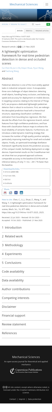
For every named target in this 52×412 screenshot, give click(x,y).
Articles (5, 24)
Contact (12, 399)
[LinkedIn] (21, 192)
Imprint (22, 399)
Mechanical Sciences (24, 4)
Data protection (34, 399)
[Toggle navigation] (46, 4)
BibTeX (7, 179)
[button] (33, 24)
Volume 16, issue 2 (18, 24)
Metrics (29, 31)
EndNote (8, 183)
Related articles (42, 31)
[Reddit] (10, 192)
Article (20, 31)
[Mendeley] (5, 192)
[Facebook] (16, 192)
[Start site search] (48, 24)
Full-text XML (10, 176)
